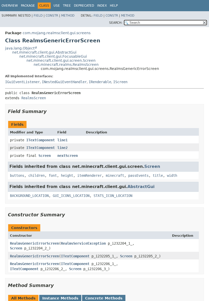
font (53, 175)
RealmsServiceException (83, 243)
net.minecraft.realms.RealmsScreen (66, 64)
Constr (52, 15)
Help (114, 5)
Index (102, 5)
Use (57, 5)
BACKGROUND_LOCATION (29, 196)
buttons (17, 175)
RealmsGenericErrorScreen (34, 243)
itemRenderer (89, 175)
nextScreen (67, 156)
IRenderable (100, 82)
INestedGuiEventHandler (64, 82)
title (158, 175)
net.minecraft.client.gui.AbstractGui (44, 52)
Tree (67, 5)
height (67, 175)
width (172, 175)
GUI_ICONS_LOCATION (71, 196)
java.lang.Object (19, 48)
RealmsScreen (33, 98)
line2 (62, 148)
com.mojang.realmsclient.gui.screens (56, 33)
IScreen (120, 82)
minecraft (115, 175)
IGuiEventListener (22, 82)
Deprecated (84, 5)
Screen (44, 156)
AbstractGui (140, 186)
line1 (62, 140)
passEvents (138, 175)
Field (38, 15)
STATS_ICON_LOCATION (113, 196)
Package (28, 5)
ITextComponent (40, 140)
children (36, 175)
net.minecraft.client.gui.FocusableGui (53, 56)
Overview (10, 5)
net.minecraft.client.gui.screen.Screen (61, 60)
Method (67, 15)
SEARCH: (115, 22)
